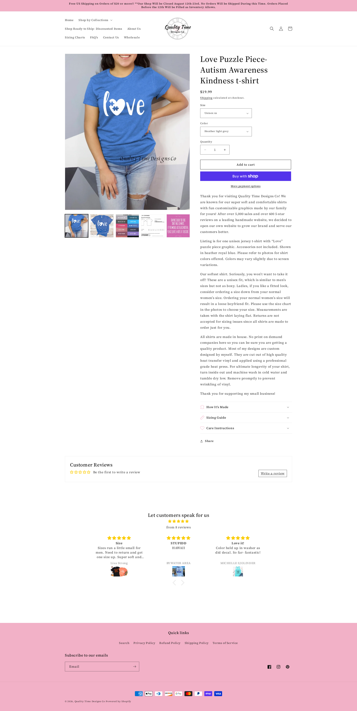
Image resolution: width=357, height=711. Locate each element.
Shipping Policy (197, 643)
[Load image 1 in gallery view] (76, 225)
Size (203, 105)
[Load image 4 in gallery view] (152, 225)
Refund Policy (170, 643)
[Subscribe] (134, 666)
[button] (95, 20)
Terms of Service (225, 643)
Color (204, 123)
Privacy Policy (144, 643)
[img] (178, 521)
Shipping (206, 97)
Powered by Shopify (118, 701)
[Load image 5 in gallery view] (178, 225)
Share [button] (209, 441)
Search (124, 643)
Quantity (206, 141)
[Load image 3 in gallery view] (127, 225)
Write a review (273, 473)
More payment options (246, 186)
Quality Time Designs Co (90, 701)
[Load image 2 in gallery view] (102, 225)
